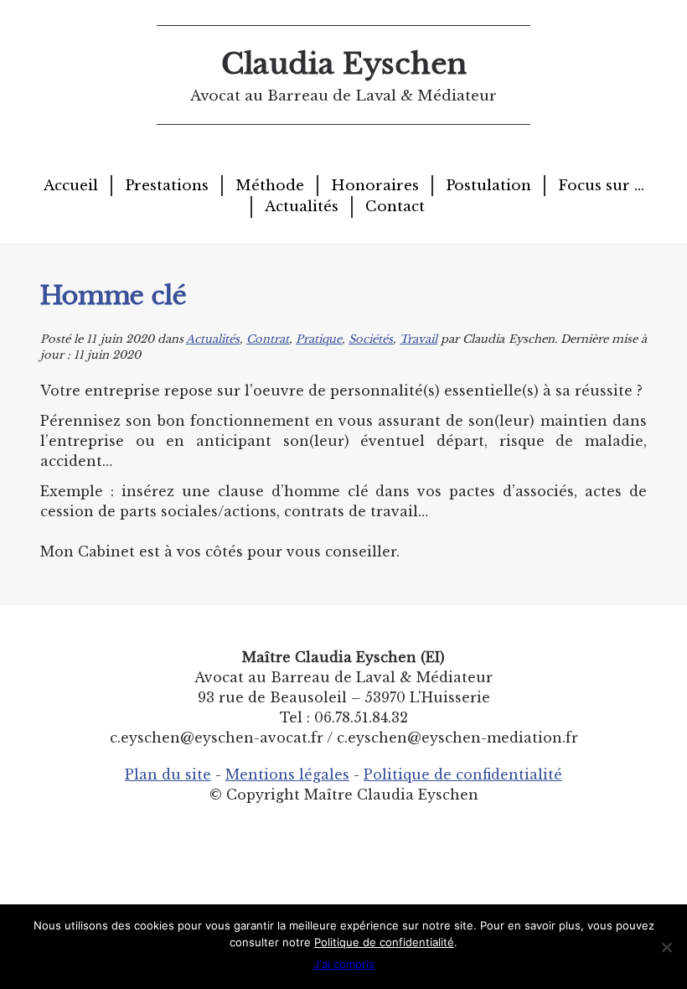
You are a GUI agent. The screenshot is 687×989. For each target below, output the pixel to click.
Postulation (488, 185)
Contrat (267, 339)
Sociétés (371, 339)
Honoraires (375, 185)
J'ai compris (343, 964)
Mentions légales (287, 774)
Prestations (167, 185)
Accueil (71, 185)
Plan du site (168, 774)
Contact (395, 206)
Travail (418, 339)
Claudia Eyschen (344, 63)
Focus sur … (601, 185)
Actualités (301, 206)
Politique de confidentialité (463, 774)
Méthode (269, 185)
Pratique (319, 339)
